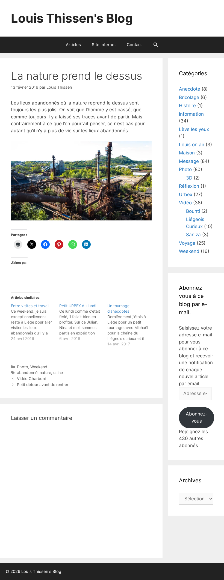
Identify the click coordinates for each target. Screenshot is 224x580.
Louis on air (191, 144)
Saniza (193, 234)
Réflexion (189, 186)
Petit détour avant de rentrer (42, 384)
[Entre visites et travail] (35, 322)
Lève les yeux (194, 129)
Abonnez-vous (197, 417)
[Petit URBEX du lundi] (83, 322)
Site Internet (104, 44)
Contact (134, 44)
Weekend (38, 366)
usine (58, 372)
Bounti (193, 211)
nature (45, 372)
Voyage (187, 243)
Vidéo (185, 202)
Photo (22, 366)
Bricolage (189, 97)
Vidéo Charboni (31, 378)
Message (189, 161)
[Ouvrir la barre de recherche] (155, 45)
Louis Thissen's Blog (72, 18)
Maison (187, 153)
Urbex (185, 194)
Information (191, 114)
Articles (73, 44)
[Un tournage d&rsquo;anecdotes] (131, 325)
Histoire (187, 105)
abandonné (27, 372)
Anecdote (189, 89)
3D (189, 178)
